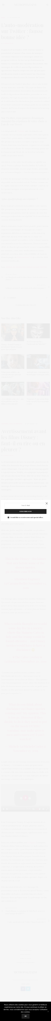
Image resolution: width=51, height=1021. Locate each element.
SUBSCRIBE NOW (25, 511)
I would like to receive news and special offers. (26, 517)
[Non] (48, 1011)
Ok (26, 1016)
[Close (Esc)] (46, 503)
